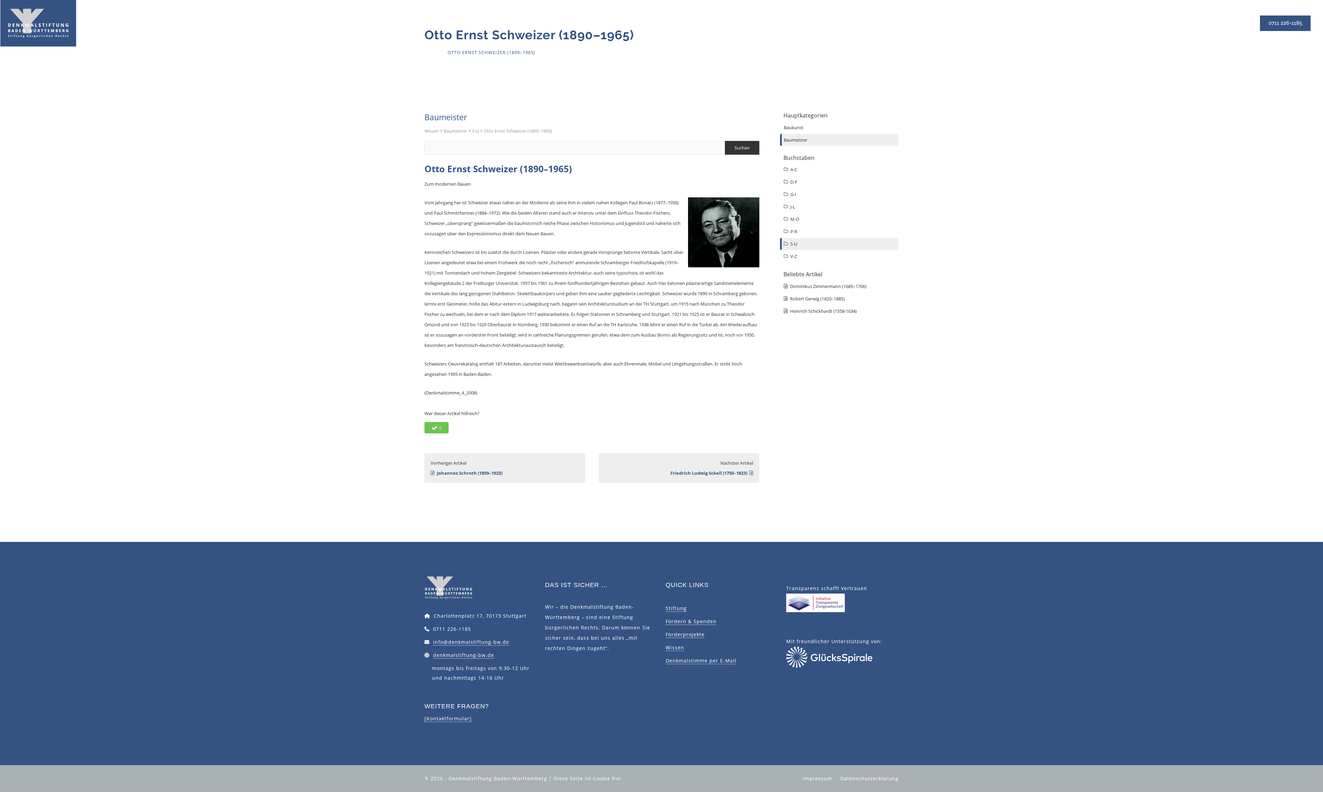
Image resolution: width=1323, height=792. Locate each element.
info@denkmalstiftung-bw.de (471, 642)
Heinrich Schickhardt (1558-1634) (823, 311)
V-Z (793, 256)
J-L (792, 207)
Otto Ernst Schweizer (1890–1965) (518, 131)
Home (431, 52)
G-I (793, 194)
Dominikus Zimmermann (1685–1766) (828, 286)
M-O (794, 219)
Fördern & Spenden (691, 621)
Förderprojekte (685, 634)
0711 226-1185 (1285, 23)
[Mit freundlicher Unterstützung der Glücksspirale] (829, 656)
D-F (793, 182)
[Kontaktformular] (448, 718)
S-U (475, 131)
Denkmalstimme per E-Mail (701, 660)
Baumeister (455, 131)
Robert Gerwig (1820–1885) (817, 299)
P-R (793, 231)
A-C (793, 169)
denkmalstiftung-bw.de (463, 655)
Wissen (431, 131)
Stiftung (676, 608)
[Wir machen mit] (815, 602)
